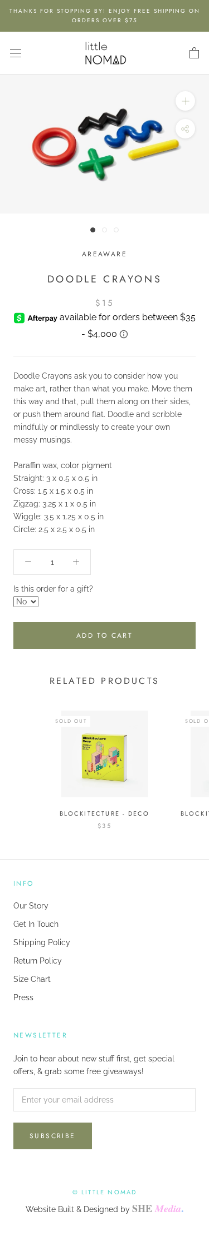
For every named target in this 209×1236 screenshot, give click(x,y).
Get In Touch (36, 924)
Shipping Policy (41, 942)
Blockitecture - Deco (105, 813)
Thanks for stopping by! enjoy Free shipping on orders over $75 (104, 15)
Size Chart (32, 979)
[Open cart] (194, 53)
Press (23, 997)
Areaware (104, 254)
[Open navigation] (15, 53)
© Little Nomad (104, 1192)
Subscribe (53, 1136)
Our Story (30, 905)
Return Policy (37, 960)
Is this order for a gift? (53, 588)
